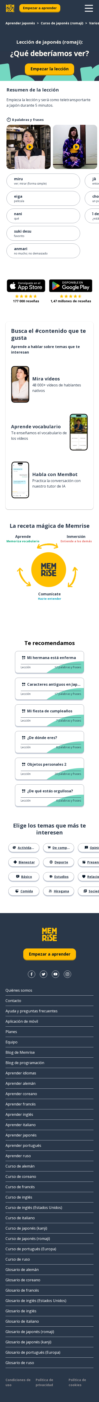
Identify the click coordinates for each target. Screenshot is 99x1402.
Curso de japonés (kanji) (26, 1228)
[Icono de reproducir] (29, 147)
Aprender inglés (19, 1114)
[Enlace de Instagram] (67, 974)
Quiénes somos (19, 990)
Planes (11, 1031)
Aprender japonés (20, 23)
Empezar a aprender (40, 8)
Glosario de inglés (21, 1310)
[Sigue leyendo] (88, 8)
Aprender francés (21, 1104)
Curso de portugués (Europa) (31, 1248)
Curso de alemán (20, 1166)
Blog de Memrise (20, 1052)
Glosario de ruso (20, 1362)
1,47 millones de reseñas (70, 301)
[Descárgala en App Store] (26, 285)
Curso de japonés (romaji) (62, 23)
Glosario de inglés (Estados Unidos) (36, 1300)
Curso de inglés (19, 1197)
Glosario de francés (22, 1290)
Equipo (11, 1042)
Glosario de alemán (22, 1269)
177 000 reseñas (26, 301)
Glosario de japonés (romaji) (30, 1331)
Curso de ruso (18, 1259)
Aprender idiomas (21, 1073)
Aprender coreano (21, 1093)
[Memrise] (10, 8)
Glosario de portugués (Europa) (33, 1352)
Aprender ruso (18, 1155)
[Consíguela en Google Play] (71, 285)
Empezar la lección (49, 68)
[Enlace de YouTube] (55, 974)
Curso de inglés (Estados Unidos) (34, 1207)
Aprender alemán (20, 1083)
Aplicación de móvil (22, 1021)
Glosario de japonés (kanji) (28, 1342)
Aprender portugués (23, 1145)
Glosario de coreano (23, 1279)
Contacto (13, 1000)
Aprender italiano (21, 1124)
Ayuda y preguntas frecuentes (32, 1011)
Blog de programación (25, 1062)
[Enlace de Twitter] (43, 974)
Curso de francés (20, 1186)
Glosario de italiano (22, 1321)
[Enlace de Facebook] (31, 974)
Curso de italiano (20, 1217)
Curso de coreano (21, 1176)
